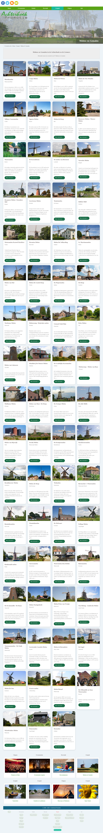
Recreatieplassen (64, 775)
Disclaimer (82, 817)
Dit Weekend (21, 823)
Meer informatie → (10, 95)
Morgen (21, 820)
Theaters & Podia (70, 814)
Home (9, 8)
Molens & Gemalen (25, 46)
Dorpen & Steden (33, 814)
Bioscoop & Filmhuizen (69, 817)
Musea (57, 820)
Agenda (21, 814)
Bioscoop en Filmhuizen (63, 801)
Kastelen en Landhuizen (39, 801)
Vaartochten (15, 801)
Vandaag (21, 817)
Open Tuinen (88, 801)
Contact (81, 820)
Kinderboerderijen (57, 814)
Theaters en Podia (15, 775)
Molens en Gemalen (88, 775)
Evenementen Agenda (39, 775)
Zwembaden (45, 817)
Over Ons (81, 814)
